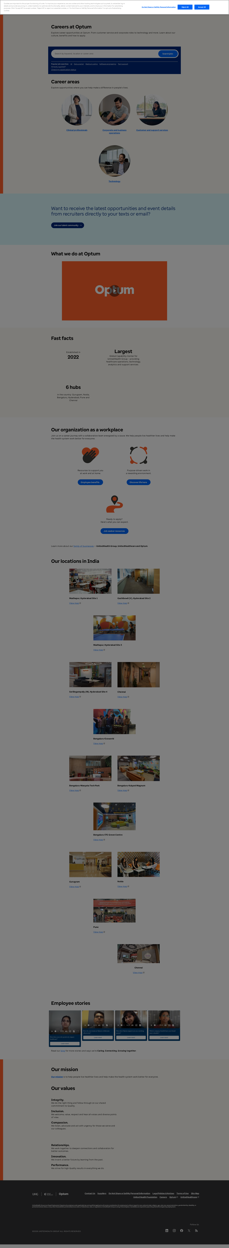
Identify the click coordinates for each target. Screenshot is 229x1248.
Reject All (185, 7)
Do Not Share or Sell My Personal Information (159, 7)
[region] (114, 7)
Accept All (202, 7)
